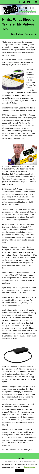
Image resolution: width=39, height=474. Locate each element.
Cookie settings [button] (29, 467)
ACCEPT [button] (19, 470)
